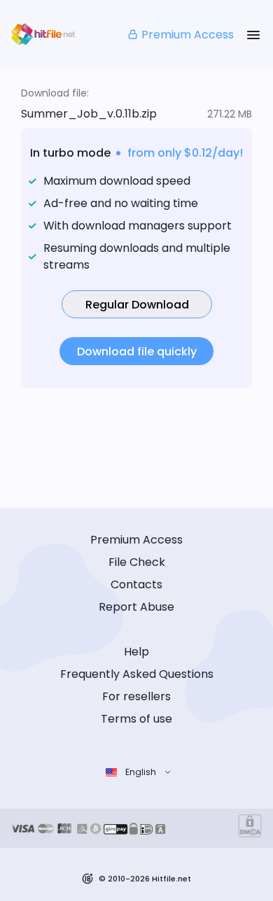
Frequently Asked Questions (137, 674)
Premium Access (187, 35)
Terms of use (136, 719)
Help (136, 652)
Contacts (136, 584)
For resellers (136, 696)
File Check (136, 562)
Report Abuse (136, 607)
